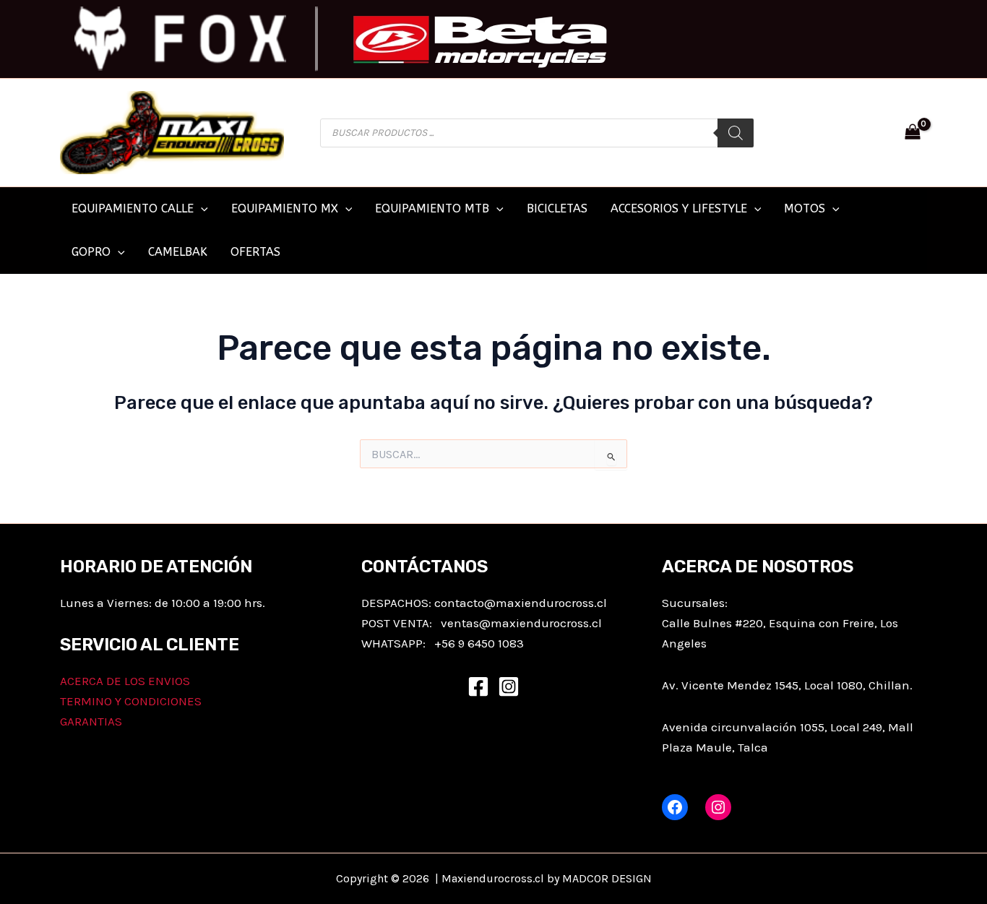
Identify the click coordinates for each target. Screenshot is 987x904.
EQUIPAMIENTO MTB (432, 208)
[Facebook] (478, 686)
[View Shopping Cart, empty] (912, 133)
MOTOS (804, 208)
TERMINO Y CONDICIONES (131, 701)
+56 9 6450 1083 (479, 643)
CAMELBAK (177, 252)
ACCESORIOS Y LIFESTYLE (679, 208)
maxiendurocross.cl (546, 623)
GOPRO (91, 252)
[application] (201, 209)
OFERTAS (255, 252)
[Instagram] (509, 686)
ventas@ (466, 623)
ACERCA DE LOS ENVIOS (125, 680)
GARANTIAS (91, 721)
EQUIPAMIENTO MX (284, 208)
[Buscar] (735, 133)
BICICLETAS (557, 208)
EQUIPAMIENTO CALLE (133, 208)
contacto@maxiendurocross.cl (520, 602)
